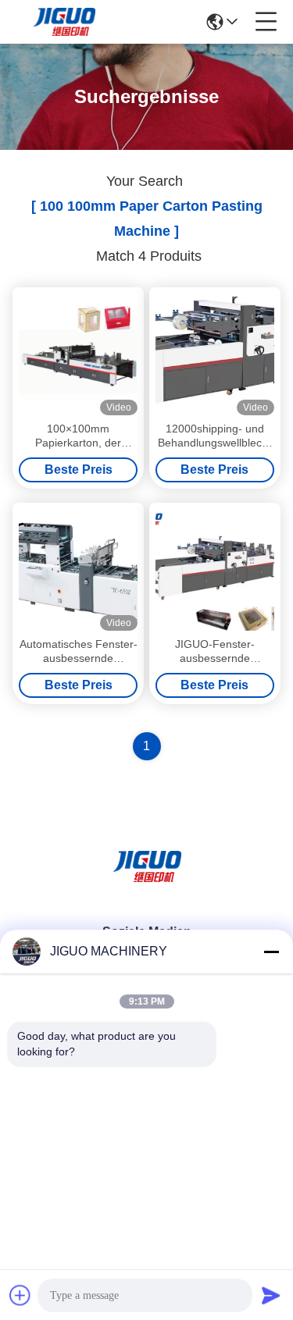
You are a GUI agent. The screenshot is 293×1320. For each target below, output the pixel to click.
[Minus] (271, 951)
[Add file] (20, 1295)
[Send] (271, 1295)
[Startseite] (147, 885)
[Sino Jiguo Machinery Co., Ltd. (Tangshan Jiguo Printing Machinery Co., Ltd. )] (64, 22)
